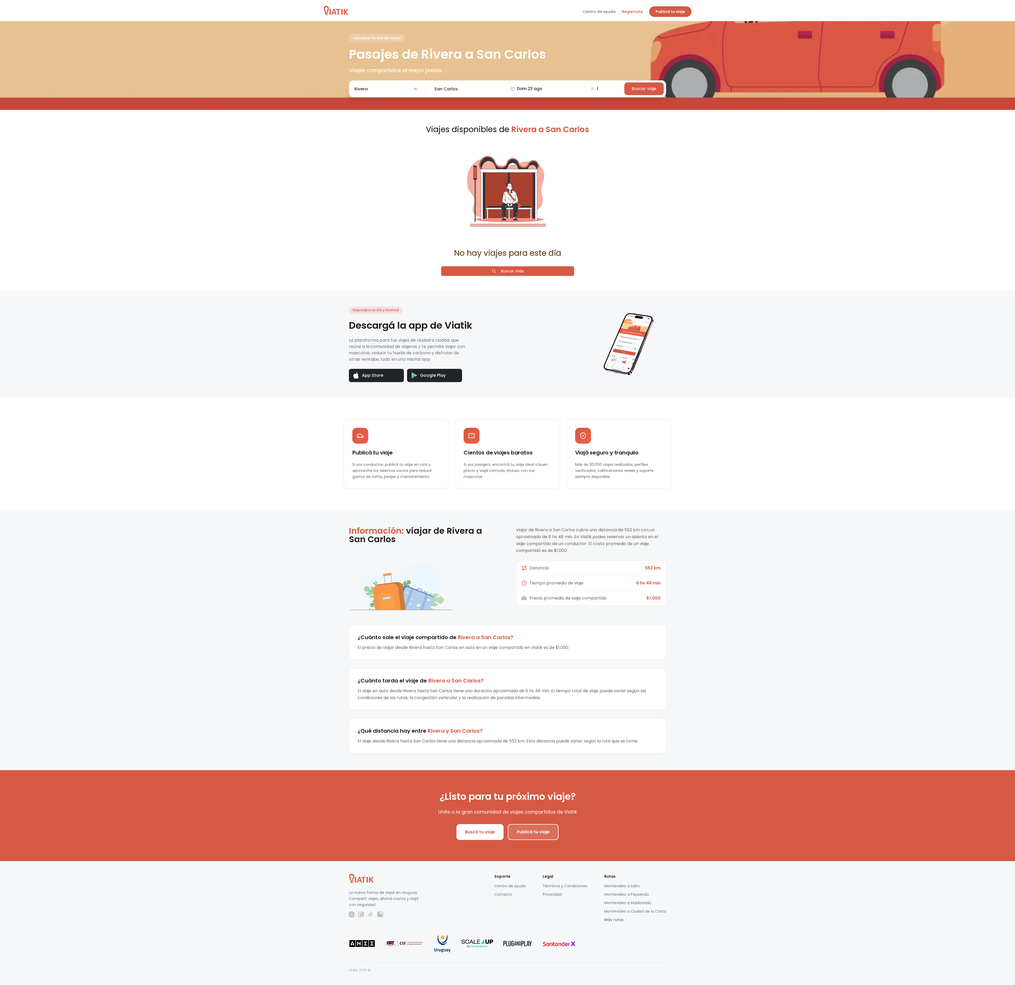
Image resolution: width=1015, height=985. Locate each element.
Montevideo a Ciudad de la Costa (635, 911)
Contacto (503, 894)
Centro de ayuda (599, 11)
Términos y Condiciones (565, 886)
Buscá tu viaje (480, 832)
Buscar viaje (644, 89)
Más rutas (614, 919)
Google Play (433, 375)
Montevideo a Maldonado (627, 902)
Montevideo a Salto (622, 886)
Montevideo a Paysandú (626, 894)
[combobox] (383, 88)
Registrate (632, 11)
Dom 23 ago (529, 88)
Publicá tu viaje (670, 11)
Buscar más (512, 271)
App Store (372, 375)
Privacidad (552, 894)
